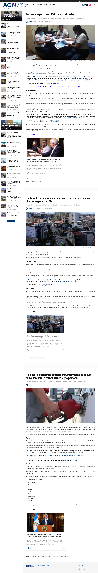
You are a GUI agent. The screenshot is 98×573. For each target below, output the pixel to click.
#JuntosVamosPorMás (57, 455)
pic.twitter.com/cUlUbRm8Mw (82, 80)
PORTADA (50, 21)
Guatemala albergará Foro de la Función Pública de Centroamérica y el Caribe (60, 87)
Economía (46, 208)
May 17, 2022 (56, 83)
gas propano (48, 556)
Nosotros (39, 4)
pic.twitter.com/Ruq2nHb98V (75, 118)
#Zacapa (58, 281)
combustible (33, 556)
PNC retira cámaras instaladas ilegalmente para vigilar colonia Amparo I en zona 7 (13, 175)
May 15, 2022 (74, 460)
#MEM (33, 455)
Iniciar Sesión (92, 1)
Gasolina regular (55, 556)
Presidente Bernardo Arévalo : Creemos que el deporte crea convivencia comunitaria (13, 214)
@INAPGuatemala (75, 78)
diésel (42, 556)
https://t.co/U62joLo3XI (76, 452)
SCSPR (39, 569)
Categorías (53, 4)
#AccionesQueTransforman (73, 455)
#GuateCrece (31, 450)
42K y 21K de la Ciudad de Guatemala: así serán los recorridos (12, 73)
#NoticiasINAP (31, 77)
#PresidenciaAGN (33, 280)
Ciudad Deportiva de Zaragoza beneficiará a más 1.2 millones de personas (14, 190)
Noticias (46, 4)
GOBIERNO (45, 21)
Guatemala (41, 358)
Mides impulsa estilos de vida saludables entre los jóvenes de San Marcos (13, 66)
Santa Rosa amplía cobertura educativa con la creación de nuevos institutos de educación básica (11, 125)
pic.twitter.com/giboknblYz (35, 457)
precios (66, 556)
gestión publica (33, 181)
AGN (31, 21)
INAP (40, 181)
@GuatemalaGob (39, 80)
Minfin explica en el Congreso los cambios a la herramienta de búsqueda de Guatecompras (14, 160)
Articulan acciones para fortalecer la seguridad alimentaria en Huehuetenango (14, 114)
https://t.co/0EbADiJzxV (69, 281)
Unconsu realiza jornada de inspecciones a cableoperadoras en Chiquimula (14, 81)
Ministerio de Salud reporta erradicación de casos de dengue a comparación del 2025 (14, 197)
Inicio (33, 4)
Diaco (38, 556)
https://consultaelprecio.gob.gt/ (33, 505)
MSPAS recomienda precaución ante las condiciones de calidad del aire (14, 89)
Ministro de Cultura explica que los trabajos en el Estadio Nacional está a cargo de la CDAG (14, 182)
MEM (62, 556)
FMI (37, 358)
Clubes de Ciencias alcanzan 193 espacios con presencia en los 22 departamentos (14, 144)
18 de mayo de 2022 (38, 21)
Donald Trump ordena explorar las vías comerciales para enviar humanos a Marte (14, 58)
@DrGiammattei (67, 80)
